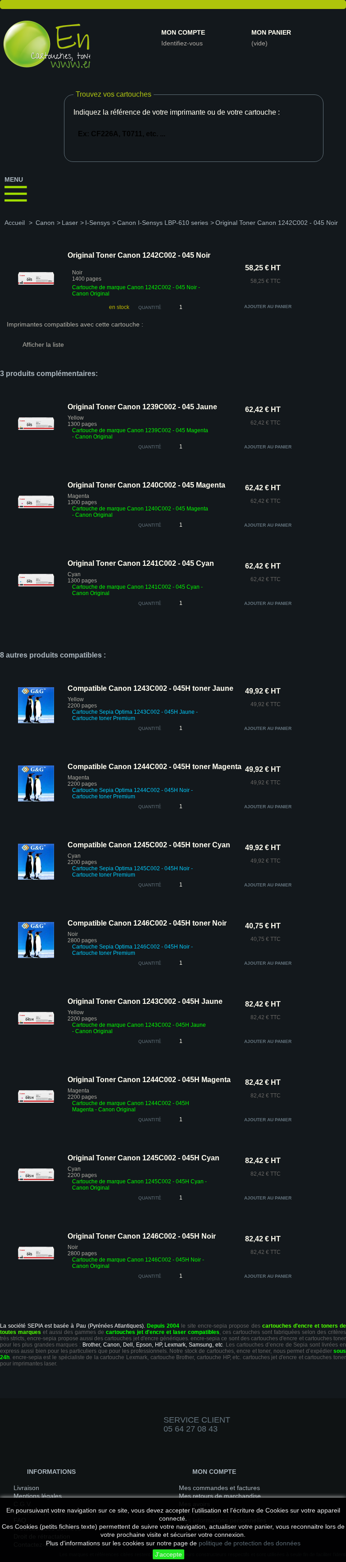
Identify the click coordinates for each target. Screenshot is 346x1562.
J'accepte (168, 1554)
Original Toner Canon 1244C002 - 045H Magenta (149, 1079)
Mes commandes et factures (219, 1488)
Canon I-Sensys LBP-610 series (162, 222)
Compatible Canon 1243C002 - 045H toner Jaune (150, 688)
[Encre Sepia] (45, 48)
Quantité (149, 307)
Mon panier (271, 32)
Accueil (15, 222)
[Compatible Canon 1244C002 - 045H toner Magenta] (36, 800)
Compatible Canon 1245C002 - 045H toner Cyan (149, 845)
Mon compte (183, 32)
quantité (149, 446)
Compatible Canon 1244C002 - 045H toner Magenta (154, 766)
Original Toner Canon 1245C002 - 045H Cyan (143, 1158)
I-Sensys (97, 222)
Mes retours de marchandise (220, 1496)
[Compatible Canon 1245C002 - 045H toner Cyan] (36, 878)
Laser (70, 222)
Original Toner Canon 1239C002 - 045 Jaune (142, 407)
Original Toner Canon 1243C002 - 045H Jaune (145, 1001)
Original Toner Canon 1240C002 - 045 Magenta (146, 485)
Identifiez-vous (182, 43)
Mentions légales (38, 1495)
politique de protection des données (249, 1543)
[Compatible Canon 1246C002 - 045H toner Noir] (36, 956)
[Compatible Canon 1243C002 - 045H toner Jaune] (36, 721)
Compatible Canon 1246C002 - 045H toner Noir (147, 923)
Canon (45, 222)
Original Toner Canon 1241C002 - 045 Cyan (141, 563)
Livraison (26, 1487)
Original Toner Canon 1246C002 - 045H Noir (142, 1236)
